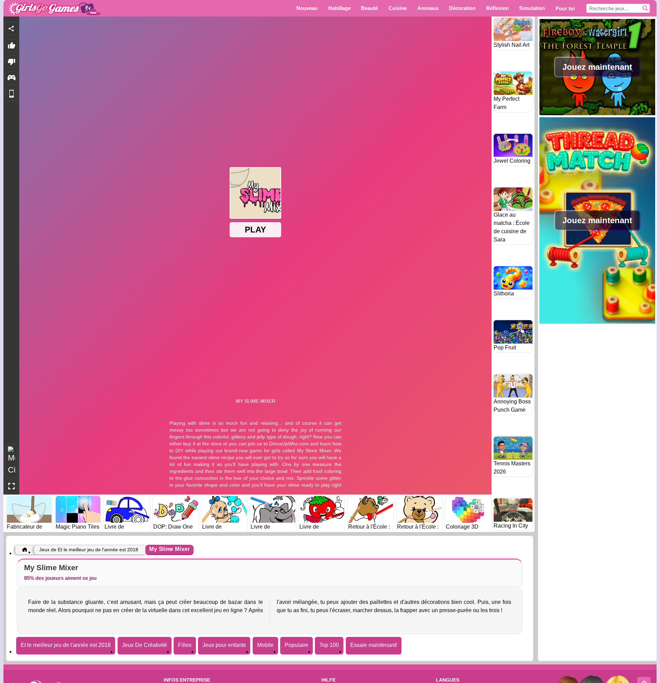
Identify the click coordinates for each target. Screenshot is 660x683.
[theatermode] (11, 461)
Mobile (265, 645)
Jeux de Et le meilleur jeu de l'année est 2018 (88, 549)
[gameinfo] (11, 78)
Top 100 (329, 645)
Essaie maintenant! (373, 645)
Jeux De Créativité (144, 645)
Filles (184, 645)
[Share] (11, 28)
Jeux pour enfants (224, 645)
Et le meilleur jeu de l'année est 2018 (66, 645)
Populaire (296, 645)
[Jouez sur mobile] (11, 95)
